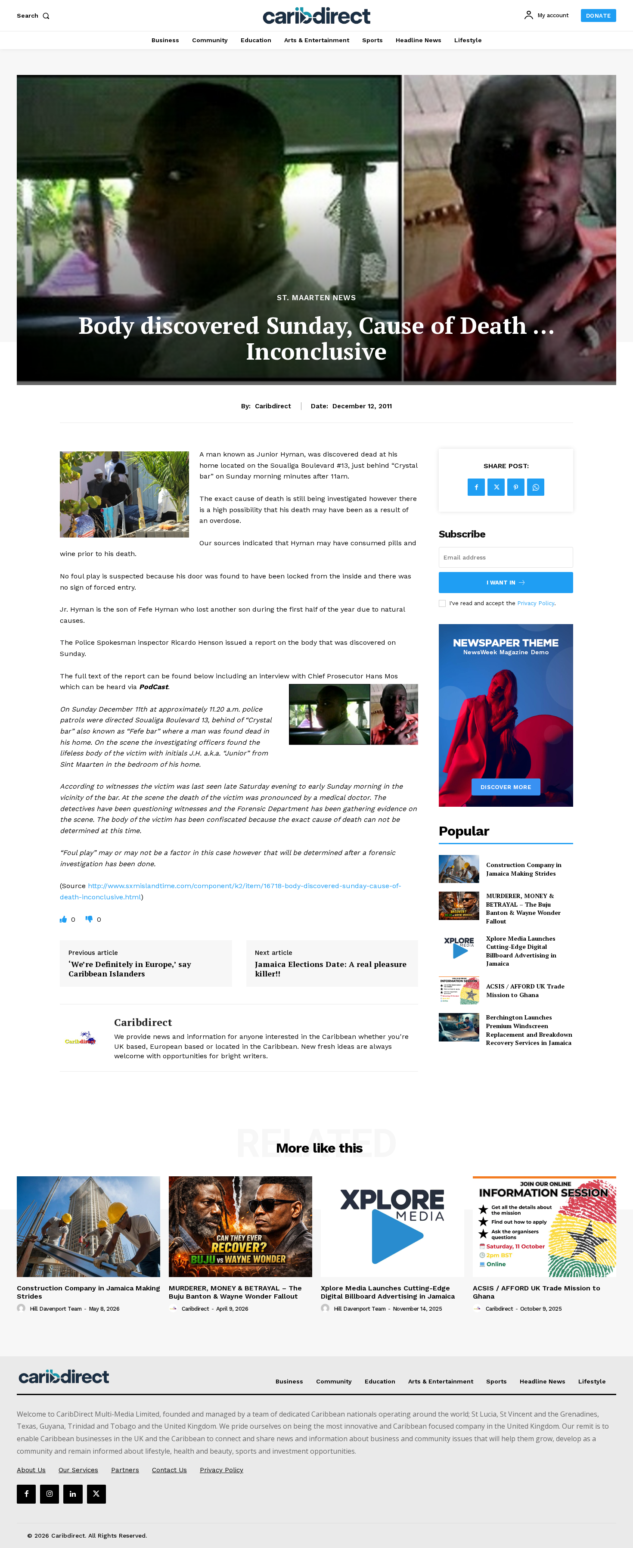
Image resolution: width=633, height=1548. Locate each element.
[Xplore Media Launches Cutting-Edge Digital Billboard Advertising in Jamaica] (459, 948)
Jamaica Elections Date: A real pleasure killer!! (330, 969)
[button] (35, 15)
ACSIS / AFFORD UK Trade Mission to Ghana (525, 990)
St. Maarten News (316, 298)
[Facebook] (476, 487)
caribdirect (273, 406)
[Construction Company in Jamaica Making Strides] (459, 869)
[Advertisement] (316, 227)
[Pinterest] (515, 487)
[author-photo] (22, 1308)
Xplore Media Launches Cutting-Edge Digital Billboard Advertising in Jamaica (521, 951)
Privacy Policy (535, 603)
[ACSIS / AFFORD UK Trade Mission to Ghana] (459, 990)
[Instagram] (49, 1494)
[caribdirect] (80, 1038)
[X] (496, 487)
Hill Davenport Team (56, 1309)
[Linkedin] (72, 1494)
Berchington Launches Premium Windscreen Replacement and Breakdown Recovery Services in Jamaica (529, 1030)
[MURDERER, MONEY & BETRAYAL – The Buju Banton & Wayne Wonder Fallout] (459, 906)
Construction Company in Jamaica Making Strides (524, 869)
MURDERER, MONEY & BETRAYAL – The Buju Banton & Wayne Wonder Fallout (523, 908)
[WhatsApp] (535, 487)
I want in (501, 582)
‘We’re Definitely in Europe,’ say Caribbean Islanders (129, 969)
